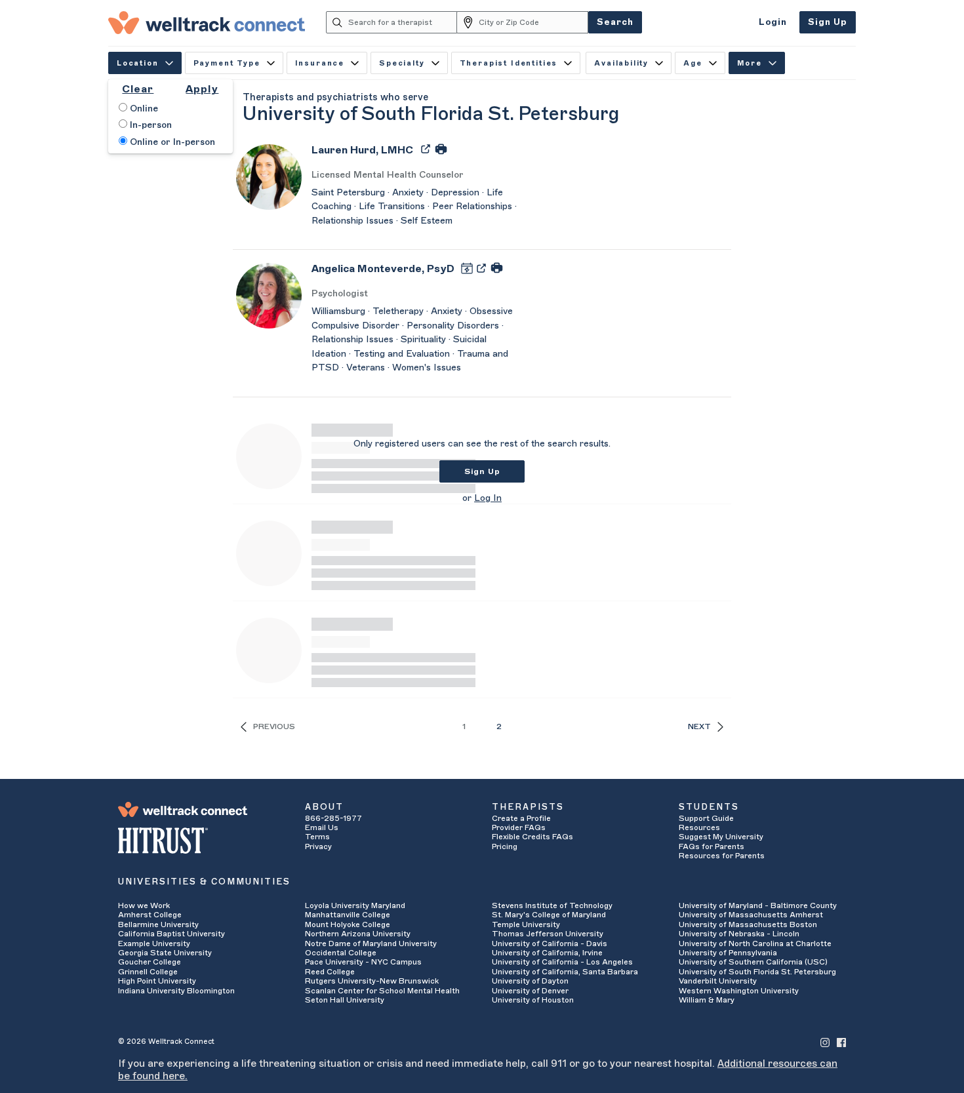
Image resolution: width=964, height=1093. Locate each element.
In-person (149, 125)
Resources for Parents (722, 856)
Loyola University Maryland (355, 905)
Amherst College (150, 915)
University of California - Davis (549, 943)
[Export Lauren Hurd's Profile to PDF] (427, 148)
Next (699, 726)
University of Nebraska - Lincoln (739, 934)
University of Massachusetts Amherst (751, 915)
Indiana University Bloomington (176, 991)
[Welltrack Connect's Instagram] (825, 1041)
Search (615, 22)
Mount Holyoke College (347, 924)
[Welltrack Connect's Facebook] (841, 1041)
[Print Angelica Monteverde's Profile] (497, 267)
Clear (137, 89)
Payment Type (226, 63)
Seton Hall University (344, 1000)
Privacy (318, 846)
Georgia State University (165, 953)
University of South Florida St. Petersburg (757, 972)
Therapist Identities (509, 63)
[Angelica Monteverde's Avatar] (269, 295)
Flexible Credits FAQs (532, 837)
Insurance (319, 63)
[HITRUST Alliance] (201, 840)
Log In (488, 498)
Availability (621, 63)
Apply (202, 89)
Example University (154, 943)
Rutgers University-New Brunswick (372, 981)
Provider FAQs (519, 827)
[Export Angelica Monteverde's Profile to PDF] (482, 267)
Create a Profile (521, 818)
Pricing (504, 846)
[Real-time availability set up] (468, 267)
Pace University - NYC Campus (363, 962)
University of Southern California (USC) (753, 962)
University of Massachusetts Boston (748, 924)
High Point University (157, 981)
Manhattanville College (347, 915)
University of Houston (533, 1000)
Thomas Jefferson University (547, 934)
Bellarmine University (158, 924)
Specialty (401, 63)
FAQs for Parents (711, 846)
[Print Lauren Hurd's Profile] (441, 148)
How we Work (144, 905)
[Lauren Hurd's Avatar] (269, 176)
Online (142, 108)
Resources (699, 827)
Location (138, 63)
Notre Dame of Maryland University (371, 943)
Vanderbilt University (718, 981)
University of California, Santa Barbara (565, 972)
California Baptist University (171, 934)
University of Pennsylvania (728, 953)
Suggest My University (721, 837)
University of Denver (530, 991)
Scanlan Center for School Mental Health (382, 991)
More (749, 63)
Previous (274, 726)
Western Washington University (739, 991)
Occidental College (340, 953)
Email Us (321, 827)
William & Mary (706, 1000)
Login (773, 22)
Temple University (526, 924)
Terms (317, 837)
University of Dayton (530, 981)
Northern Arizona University (358, 934)
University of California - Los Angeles (562, 962)
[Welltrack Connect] (206, 22)
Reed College (330, 972)
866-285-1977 (333, 818)
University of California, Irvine (547, 953)
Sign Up (827, 22)
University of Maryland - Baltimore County (758, 905)
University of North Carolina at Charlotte (755, 943)
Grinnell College (148, 972)
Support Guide (706, 818)
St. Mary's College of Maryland (549, 915)
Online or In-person (171, 142)
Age (692, 63)
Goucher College (149, 962)
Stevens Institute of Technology (552, 905)
